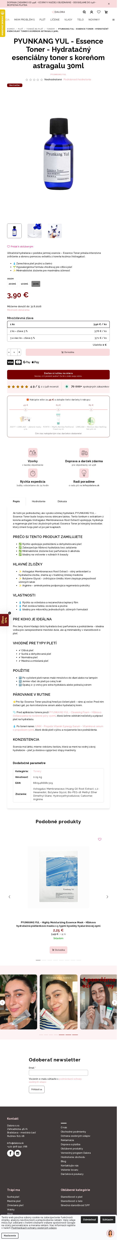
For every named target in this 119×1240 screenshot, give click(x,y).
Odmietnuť (89, 1219)
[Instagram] (17, 1153)
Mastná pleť (14, 1201)
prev (9, 896)
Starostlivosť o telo (72, 1201)
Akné (10, 1213)
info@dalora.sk (15, 1143)
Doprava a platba (70, 1144)
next (107, 896)
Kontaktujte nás (70, 1165)
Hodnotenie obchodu (73, 1157)
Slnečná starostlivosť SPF (75, 1205)
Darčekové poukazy (72, 1174)
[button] (4, 620)
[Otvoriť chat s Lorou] (110, 1233)
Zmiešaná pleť (15, 1205)
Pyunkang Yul (58, 74)
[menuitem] (6, 19)
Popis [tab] (16, 501)
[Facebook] (10, 1153)
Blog (63, 1161)
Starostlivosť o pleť (72, 1196)
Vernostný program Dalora (76, 1153)
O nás (64, 1127)
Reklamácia (67, 1140)
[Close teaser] (9, 613)
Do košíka (69, 352)
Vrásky (11, 1209)
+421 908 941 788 (17, 1146)
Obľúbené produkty (72, 1148)
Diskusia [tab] (62, 501)
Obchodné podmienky (73, 1131)
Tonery (37, 771)
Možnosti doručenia (18, 310)
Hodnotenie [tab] (38, 501)
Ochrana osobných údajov (75, 1136)
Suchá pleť (13, 1196)
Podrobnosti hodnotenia (77, 79)
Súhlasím (107, 1219)
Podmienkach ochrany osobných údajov (34, 1228)
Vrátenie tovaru (69, 1169)
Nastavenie (10, 1235)
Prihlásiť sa (36, 1089)
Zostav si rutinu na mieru (58, 374)
